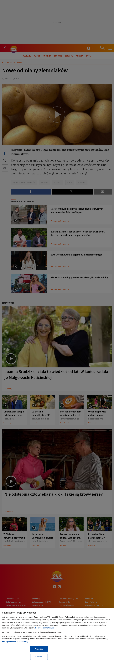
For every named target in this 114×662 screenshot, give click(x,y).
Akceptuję (39, 649)
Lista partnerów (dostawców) (15, 642)
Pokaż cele (38, 657)
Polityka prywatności (44, 628)
